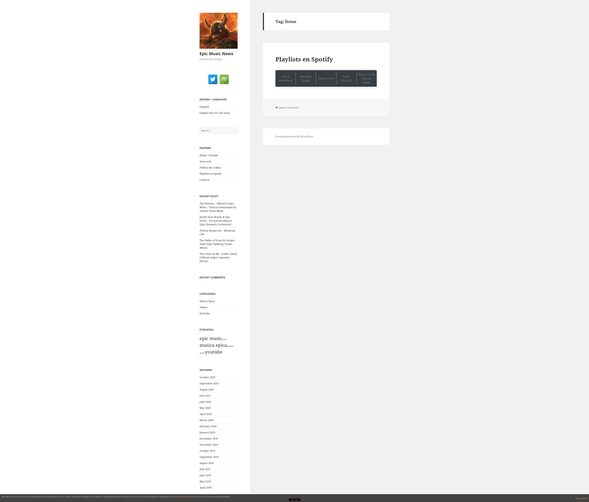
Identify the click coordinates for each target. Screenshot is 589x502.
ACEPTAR (294, 500)
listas (224, 339)
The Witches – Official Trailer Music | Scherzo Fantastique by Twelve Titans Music (218, 207)
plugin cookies (581, 498)
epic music (211, 338)
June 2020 (205, 401)
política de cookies (187, 497)
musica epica (213, 345)
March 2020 (206, 420)
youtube (213, 352)
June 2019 (205, 475)
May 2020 (205, 408)
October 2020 (207, 377)
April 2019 (206, 487)
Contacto (205, 180)
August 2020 (207, 389)
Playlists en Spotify (211, 173)
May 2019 (205, 481)
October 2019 (207, 451)
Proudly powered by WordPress (294, 136)
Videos (203, 307)
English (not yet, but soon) (215, 113)
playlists (230, 346)
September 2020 (209, 383)
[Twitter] (213, 79)
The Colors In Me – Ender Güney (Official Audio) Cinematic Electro (218, 257)
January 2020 (207, 432)
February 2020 (208, 426)
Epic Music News (216, 53)
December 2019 (209, 438)
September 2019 (209, 457)
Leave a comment (288, 107)
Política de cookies (210, 167)
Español (204, 106)
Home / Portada (209, 155)
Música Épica (207, 301)
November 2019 (209, 444)
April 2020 (206, 414)
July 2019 (205, 469)
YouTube (205, 313)
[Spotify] (224, 79)
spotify (202, 353)
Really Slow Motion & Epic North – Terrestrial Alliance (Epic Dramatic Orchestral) (216, 220)
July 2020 (205, 395)
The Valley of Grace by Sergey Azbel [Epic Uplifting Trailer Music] (217, 244)
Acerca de (205, 161)
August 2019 (207, 463)
